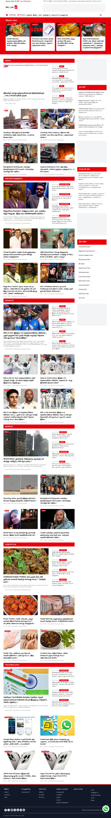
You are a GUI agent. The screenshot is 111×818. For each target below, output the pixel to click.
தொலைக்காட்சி (26, 792)
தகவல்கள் (7, 795)
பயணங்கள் (59, 795)
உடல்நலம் (58, 800)
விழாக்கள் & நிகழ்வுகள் (62, 803)
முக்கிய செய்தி (78, 789)
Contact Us (98, 810)
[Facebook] (5, 810)
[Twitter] (8, 810)
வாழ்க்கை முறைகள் (10, 24)
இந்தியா (35, 15)
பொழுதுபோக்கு (63, 15)
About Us (84, 810)
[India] (100, 15)
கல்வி (5, 798)
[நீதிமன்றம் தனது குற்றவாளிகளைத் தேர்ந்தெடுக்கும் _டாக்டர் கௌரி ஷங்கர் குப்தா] (26, 67)
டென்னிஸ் (41, 795)
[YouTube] (11, 810)
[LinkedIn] (17, 810)
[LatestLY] (11, 8)
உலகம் (40, 15)
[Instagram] (14, 810)
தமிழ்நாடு (29, 15)
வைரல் (92, 798)
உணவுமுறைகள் (60, 792)
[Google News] (21, 810)
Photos (92, 801)
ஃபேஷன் (58, 798)
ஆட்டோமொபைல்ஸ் (96, 795)
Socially (22, 15)
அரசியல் (6, 792)
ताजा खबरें (82, 87)
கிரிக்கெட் (41, 792)
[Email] (24, 810)
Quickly (13, 15)
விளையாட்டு (55, 15)
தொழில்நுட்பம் (47, 15)
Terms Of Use (91, 810)
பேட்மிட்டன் (41, 798)
